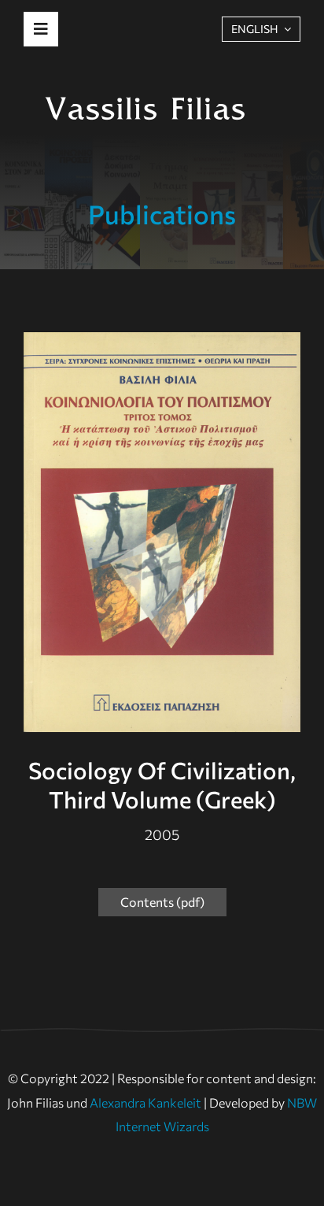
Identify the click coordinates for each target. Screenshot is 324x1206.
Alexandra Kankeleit (145, 1102)
